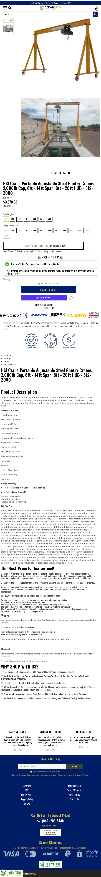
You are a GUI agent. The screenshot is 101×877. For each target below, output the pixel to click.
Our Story (27, 785)
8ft (5, 219)
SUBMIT (75, 766)
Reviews (27, 803)
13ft (42, 219)
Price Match (7, 358)
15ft (57, 230)
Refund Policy (74, 794)
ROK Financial (39, 251)
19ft (86, 230)
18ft (79, 230)
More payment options (44, 304)
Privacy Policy (26, 794)
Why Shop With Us (10, 364)
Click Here (83, 747)
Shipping (6, 361)
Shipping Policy (27, 799)
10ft (19, 219)
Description (7, 355)
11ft (27, 219)
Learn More (17, 749)
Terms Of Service (65, 772)
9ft (12, 219)
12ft (34, 219)
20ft (6, 236)
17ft (71, 230)
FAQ (26, 790)
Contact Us (74, 799)
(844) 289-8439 (52, 820)
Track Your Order (74, 785)
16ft (64, 230)
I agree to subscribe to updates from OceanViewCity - (51, 772)
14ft (49, 219)
